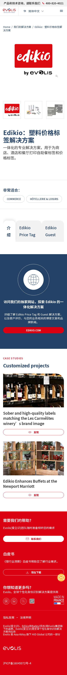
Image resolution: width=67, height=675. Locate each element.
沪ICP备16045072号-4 (17, 663)
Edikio (25, 626)
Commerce (14, 199)
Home (6, 27)
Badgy (35, 626)
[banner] (9, 11)
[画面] (61, 11)
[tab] (9, 231)
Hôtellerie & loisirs (44, 199)
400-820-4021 (54, 3)
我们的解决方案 (22, 27)
